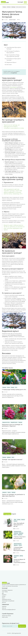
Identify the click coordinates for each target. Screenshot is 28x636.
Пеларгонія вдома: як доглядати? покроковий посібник (19, 561)
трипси (9, 492)
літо (16, 387)
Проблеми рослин (6, 599)
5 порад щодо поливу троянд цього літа (14, 389)
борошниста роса (6, 422)
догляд (18, 519)
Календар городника (7, 590)
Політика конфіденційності (9, 609)
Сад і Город (5, 591)
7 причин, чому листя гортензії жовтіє (19, 537)
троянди (4, 387)
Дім (3, 593)
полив (8, 387)
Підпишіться (22, 626)
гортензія (16, 533)
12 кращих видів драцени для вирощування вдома (19, 549)
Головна (4, 7)
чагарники (20, 534)
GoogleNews (14, 72)
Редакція (4, 606)
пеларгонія (16, 555)
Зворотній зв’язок (6, 615)
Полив (3, 596)
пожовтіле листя (17, 531)
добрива (9, 457)
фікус (15, 519)
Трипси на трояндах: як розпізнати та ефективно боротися (13, 495)
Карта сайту (5, 617)
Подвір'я (4, 594)
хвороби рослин (14, 422)
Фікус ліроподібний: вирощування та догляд (19, 524)
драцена (16, 545)
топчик (20, 545)
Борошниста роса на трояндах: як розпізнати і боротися (12, 425)
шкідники (4, 492)
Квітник (8, 7)
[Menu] (25, 2)
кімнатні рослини (17, 543)
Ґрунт (3, 597)
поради (12, 387)
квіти (13, 457)
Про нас (4, 608)
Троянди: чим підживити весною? (12, 459)
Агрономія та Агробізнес (8, 601)
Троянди (13, 7)
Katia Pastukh (12, 19)
